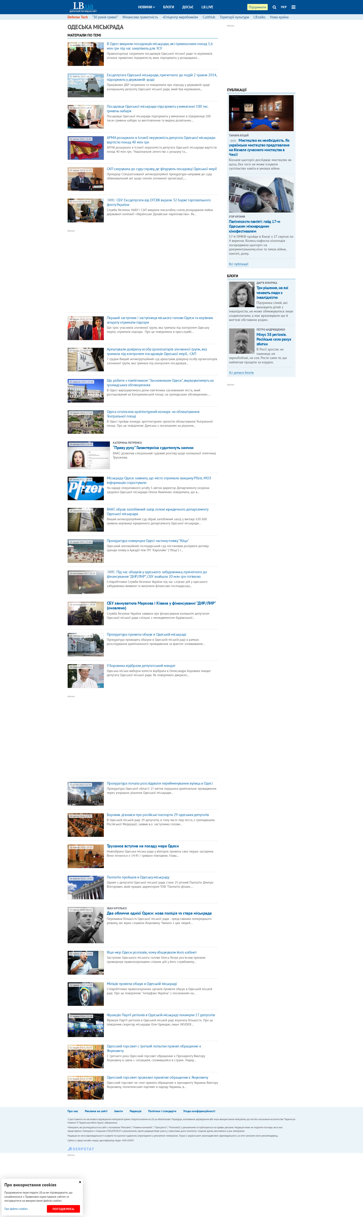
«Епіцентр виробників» (180, 17)
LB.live (207, 7)
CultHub (209, 17)
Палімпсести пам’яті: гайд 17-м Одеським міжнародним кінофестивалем (254, 226)
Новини (145, 7)
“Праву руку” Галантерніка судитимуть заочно (153, 447)
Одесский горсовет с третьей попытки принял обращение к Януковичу (154, 1048)
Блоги (168, 7)
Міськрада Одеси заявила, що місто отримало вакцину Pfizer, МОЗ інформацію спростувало (159, 480)
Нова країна (279, 17)
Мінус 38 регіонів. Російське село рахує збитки (274, 339)
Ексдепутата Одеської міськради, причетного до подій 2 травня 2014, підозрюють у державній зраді (162, 77)
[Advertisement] (122, 271)
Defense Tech (77, 17)
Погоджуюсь (63, 1209)
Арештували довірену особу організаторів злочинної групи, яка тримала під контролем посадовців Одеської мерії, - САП (157, 351)
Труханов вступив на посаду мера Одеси (143, 846)
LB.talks (259, 17)
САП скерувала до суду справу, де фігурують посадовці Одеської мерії (162, 168)
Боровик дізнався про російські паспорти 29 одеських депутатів (158, 814)
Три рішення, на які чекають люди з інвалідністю (272, 292)
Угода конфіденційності (199, 1111)
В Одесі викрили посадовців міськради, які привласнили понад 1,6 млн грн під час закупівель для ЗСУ (160, 46)
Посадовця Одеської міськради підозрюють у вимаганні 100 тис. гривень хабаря (157, 108)
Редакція (135, 1111)
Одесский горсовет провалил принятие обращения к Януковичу (157, 1077)
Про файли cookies (16, 1209)
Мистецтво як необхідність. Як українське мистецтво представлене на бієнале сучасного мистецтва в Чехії (259, 147)
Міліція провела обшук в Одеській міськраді (142, 983)
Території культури (234, 17)
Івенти (118, 1111)
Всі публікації (238, 264)
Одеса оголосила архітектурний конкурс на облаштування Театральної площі (153, 414)
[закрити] (80, 1182)
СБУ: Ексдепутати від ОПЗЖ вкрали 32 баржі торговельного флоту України (159, 202)
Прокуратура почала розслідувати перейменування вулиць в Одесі (160, 783)
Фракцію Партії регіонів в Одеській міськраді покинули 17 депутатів (161, 1014)
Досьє (187, 7)
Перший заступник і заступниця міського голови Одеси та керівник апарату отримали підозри (160, 320)
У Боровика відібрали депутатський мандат (141, 665)
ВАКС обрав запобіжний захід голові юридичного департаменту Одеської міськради (157, 511)
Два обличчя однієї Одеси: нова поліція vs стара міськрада (159, 913)
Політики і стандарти (162, 1111)
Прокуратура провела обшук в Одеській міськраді (146, 634)
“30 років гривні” (105, 17)
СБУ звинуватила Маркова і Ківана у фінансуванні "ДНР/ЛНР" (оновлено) (161, 605)
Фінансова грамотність (140, 17)
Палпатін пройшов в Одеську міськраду (138, 877)
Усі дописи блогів (241, 373)
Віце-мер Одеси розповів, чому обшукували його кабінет (152, 952)
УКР (284, 7)
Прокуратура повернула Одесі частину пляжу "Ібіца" (148, 540)
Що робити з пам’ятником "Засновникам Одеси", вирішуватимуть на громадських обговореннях (160, 382)
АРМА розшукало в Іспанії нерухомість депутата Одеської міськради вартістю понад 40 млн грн (161, 140)
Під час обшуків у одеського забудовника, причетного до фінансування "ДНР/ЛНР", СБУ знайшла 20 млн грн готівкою (157, 574)
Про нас (72, 1111)
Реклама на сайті (96, 1111)
